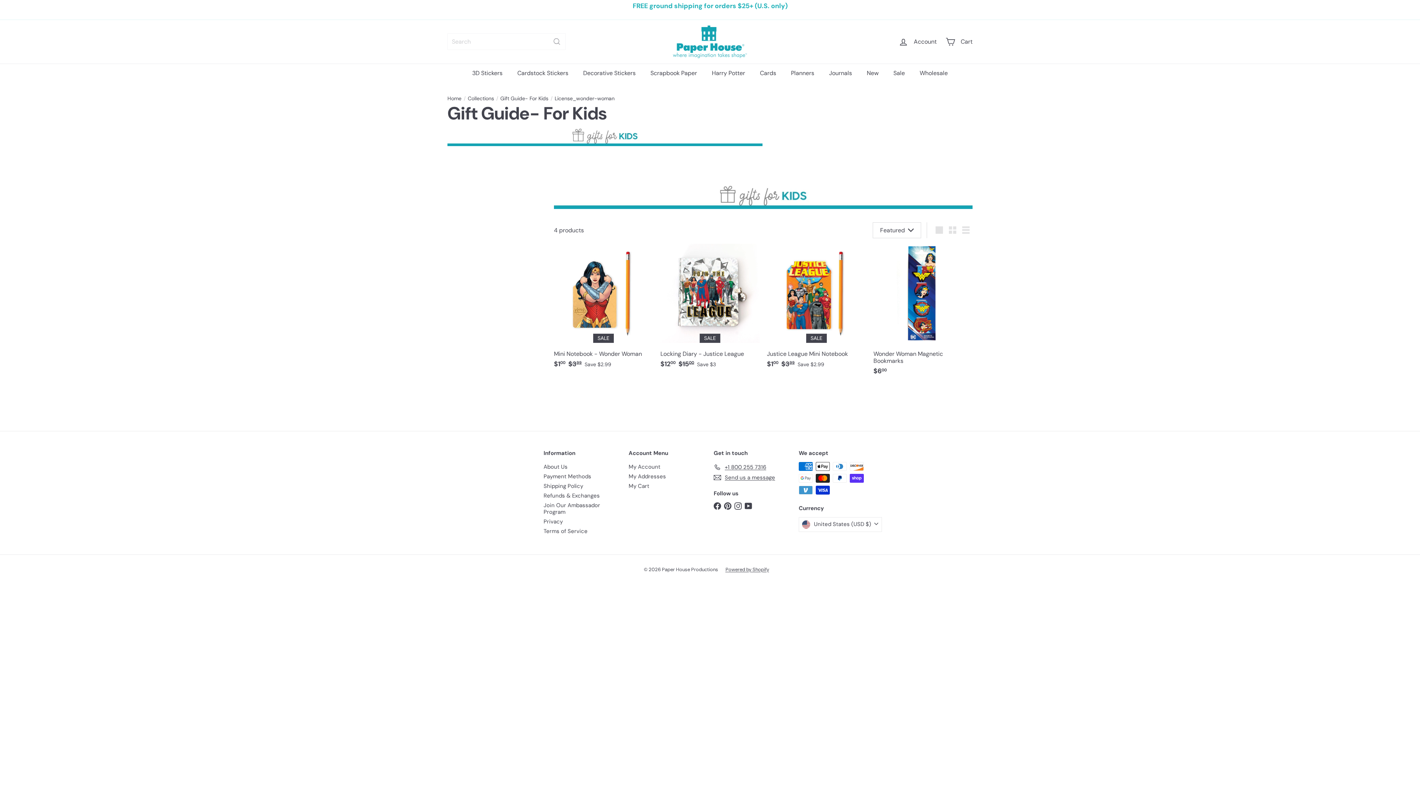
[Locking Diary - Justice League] (710, 310)
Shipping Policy (563, 486)
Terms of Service (566, 531)
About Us (556, 467)
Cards (768, 73)
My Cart (639, 486)
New (873, 73)
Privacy (553, 521)
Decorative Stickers (609, 73)
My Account (644, 467)
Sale (899, 73)
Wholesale (934, 73)
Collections (481, 98)
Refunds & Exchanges (572, 495)
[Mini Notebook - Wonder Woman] (603, 310)
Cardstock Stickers (542, 73)
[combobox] (506, 41)
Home (454, 98)
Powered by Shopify (747, 569)
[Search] (557, 41)
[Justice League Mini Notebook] (816, 310)
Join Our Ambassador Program (572, 509)
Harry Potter (728, 73)
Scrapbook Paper (673, 73)
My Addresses (647, 476)
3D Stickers (487, 73)
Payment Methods (567, 476)
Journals (840, 73)
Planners (802, 73)
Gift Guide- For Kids (524, 98)
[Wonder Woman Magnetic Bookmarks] (923, 313)
